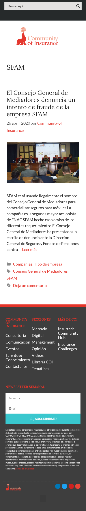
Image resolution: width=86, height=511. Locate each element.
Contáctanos (16, 366)
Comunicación (16, 342)
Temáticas (40, 368)
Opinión (39, 348)
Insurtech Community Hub (68, 333)
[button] (9, 36)
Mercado (39, 328)
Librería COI (42, 361)
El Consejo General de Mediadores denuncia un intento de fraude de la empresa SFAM (41, 103)
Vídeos (38, 355)
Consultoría (16, 335)
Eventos (12, 348)
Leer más (29, 249)
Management (43, 342)
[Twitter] (38, 14)
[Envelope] (56, 14)
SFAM (12, 278)
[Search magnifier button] (78, 6)
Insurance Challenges (67, 346)
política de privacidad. (24, 468)
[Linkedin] (30, 14)
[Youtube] (47, 14)
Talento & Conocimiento (16, 357)
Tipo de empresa (48, 264)
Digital (38, 335)
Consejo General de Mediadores (40, 271)
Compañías (22, 264)
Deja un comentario (30, 285)
